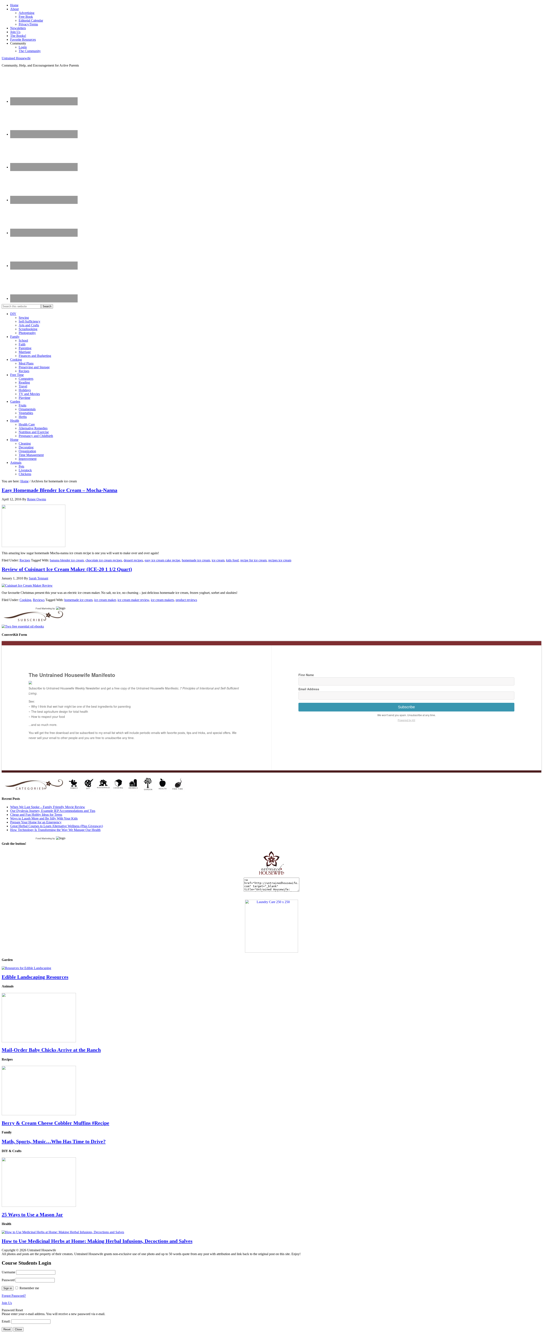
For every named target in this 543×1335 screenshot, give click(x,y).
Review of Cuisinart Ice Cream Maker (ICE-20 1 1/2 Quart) (67, 569)
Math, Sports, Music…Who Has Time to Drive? (54, 1141)
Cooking (25, 600)
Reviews (39, 600)
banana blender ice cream (67, 560)
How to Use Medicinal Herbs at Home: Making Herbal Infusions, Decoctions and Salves (97, 1241)
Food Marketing (44, 608)
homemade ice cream (196, 560)
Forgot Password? (14, 1295)
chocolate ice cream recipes (103, 560)
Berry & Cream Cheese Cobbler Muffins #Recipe (55, 1123)
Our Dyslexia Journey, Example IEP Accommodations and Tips (52, 811)
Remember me (29, 1288)
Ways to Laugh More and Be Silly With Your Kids (44, 818)
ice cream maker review (133, 600)
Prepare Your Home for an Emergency (36, 822)
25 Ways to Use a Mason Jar (32, 1214)
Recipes (25, 560)
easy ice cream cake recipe (162, 560)
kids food (232, 560)
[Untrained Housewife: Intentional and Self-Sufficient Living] (271, 875)
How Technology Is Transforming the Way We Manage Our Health (55, 830)
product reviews (186, 600)
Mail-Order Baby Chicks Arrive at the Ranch (51, 1050)
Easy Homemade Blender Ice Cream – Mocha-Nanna (59, 490)
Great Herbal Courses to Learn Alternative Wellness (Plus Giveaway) (56, 826)
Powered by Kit (406, 720)
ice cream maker (105, 600)
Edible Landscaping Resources (35, 977)
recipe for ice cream (253, 560)
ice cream (218, 560)
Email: (6, 1321)
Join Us (7, 1303)
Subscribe (406, 707)
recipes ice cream (279, 560)
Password (8, 1280)
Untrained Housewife (16, 58)
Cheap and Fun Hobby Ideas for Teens (36, 814)
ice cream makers (162, 600)
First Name (306, 675)
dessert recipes (133, 560)
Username (8, 1272)
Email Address (308, 689)
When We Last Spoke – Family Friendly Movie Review (47, 807)
